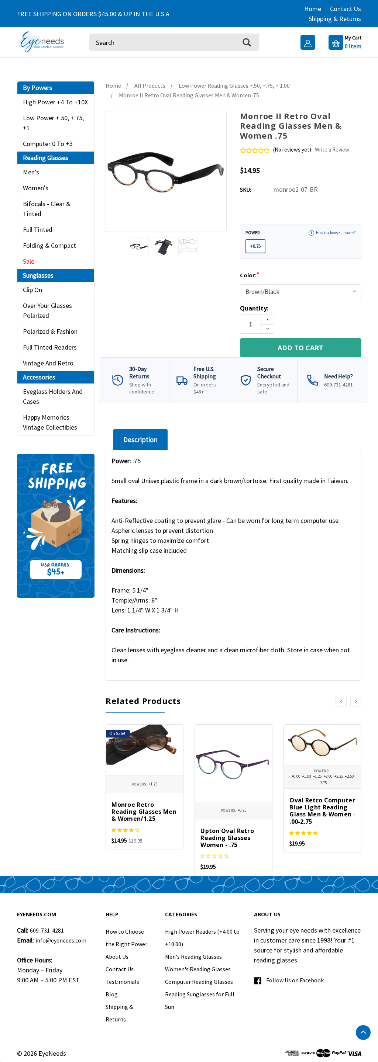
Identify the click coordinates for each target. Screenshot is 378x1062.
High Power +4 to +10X (55, 102)
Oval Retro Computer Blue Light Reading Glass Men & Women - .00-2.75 (322, 811)
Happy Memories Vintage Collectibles (50, 422)
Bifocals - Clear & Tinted (47, 208)
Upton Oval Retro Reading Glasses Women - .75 (227, 838)
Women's (35, 188)
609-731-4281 (47, 930)
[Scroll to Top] (363, 1032)
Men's (31, 172)
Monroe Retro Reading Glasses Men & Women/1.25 (143, 812)
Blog (112, 994)
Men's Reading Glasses (193, 956)
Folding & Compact (49, 245)
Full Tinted (37, 229)
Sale (28, 261)
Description (140, 439)
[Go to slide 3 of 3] (341, 701)
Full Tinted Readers (50, 347)
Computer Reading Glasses (199, 981)
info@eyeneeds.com (60, 940)
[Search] (247, 42)
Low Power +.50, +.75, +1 (53, 123)
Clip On (32, 289)
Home (312, 8)
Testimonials (122, 981)
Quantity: (254, 308)
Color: (250, 275)
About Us (117, 956)
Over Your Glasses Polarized (47, 310)
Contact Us (345, 8)
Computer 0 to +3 (48, 143)
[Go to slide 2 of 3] (355, 701)
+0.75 (255, 246)
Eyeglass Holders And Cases (53, 396)
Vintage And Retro (48, 363)
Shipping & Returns (335, 18)
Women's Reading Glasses (198, 969)
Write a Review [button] (332, 149)
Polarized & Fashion (50, 331)
